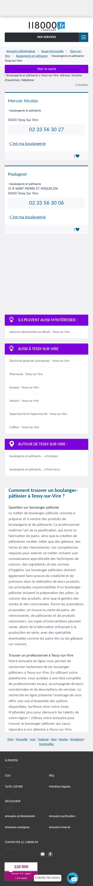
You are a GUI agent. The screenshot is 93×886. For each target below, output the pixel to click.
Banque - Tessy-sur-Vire (24, 387)
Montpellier (46, 744)
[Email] (42, 853)
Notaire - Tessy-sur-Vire (24, 401)
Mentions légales (59, 786)
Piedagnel (17, 174)
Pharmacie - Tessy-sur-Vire (26, 374)
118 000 (21, 866)
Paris (10, 739)
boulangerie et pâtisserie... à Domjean (33, 456)
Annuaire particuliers (62, 816)
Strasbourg (77, 739)
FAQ (51, 775)
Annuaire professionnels (20, 816)
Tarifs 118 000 (14, 786)
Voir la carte (46, 69)
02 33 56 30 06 (46, 203)
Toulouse (43, 739)
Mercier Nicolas (23, 101)
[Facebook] (50, 853)
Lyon (32, 739)
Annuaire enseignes (17, 827)
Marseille (22, 739)
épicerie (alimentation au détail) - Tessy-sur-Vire (39, 332)
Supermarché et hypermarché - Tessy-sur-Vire (38, 414)
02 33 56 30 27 (46, 130)
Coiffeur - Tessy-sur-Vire (24, 427)
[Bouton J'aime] (77, 156)
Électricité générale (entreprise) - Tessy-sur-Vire (39, 361)
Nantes (63, 739)
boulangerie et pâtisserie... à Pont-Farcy (34, 469)
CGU (8, 775)
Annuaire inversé (59, 827)
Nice (54, 739)
